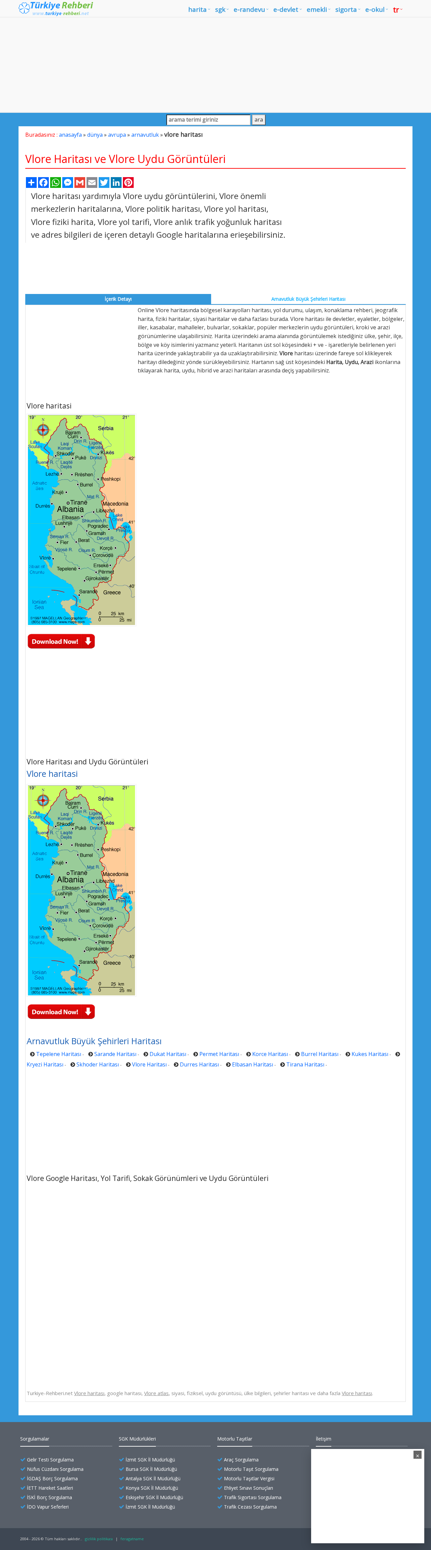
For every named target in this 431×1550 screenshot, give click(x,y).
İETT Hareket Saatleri (50, 1488)
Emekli (317, 9)
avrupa (117, 134)
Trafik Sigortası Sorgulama (252, 1497)
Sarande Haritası (115, 1054)
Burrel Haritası (319, 1054)
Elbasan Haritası (252, 1064)
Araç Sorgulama (241, 1459)
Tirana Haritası (305, 1064)
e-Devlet (285, 9)
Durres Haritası (199, 1064)
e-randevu (249, 9)
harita (197, 9)
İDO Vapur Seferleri (48, 1507)
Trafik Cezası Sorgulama (250, 1507)
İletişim (323, 1439)
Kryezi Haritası (45, 1064)
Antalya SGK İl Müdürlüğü (153, 1478)
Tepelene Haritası (58, 1054)
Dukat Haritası (168, 1054)
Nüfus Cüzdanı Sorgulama (55, 1469)
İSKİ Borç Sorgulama (49, 1497)
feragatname (132, 1538)
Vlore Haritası (149, 1064)
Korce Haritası (270, 1054)
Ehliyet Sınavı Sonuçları (248, 1488)
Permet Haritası (219, 1054)
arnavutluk (145, 134)
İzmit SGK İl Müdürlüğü (150, 1459)
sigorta (346, 9)
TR (396, 9)
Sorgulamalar (34, 1439)
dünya (95, 134)
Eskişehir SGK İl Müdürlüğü (154, 1497)
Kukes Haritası (370, 1054)
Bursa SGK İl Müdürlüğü (151, 1469)
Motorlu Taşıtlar (234, 1439)
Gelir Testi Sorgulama (50, 1459)
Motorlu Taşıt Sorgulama (251, 1469)
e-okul (375, 9)
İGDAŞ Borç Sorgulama (52, 1478)
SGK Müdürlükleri (137, 1439)
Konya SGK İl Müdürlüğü (152, 1488)
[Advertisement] (215, 65)
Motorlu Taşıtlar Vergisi (249, 1478)
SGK (220, 9)
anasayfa (70, 134)
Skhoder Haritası (97, 1064)
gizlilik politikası (99, 1538)
